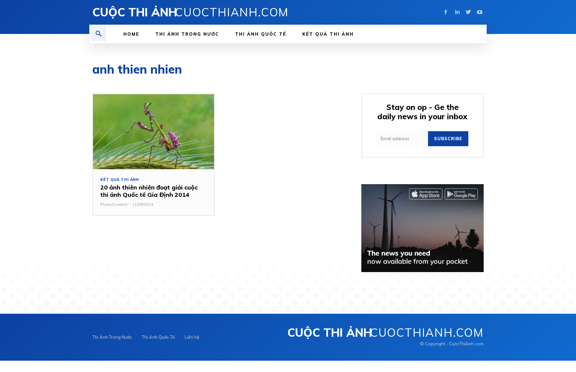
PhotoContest (113, 204)
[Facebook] (446, 12)
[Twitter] (468, 12)
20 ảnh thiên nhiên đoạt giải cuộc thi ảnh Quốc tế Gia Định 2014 (149, 191)
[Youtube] (480, 12)
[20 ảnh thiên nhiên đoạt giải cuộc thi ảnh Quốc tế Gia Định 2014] (153, 131)
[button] (98, 34)
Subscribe (448, 138)
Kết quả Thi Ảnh (119, 180)
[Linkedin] (457, 12)
